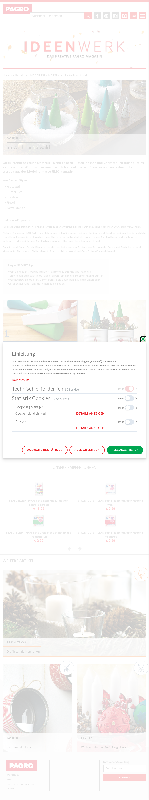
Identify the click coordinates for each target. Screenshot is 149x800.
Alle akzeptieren (125, 449)
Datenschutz (20, 380)
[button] (106, 413)
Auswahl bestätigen (45, 449)
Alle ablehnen (87, 449)
